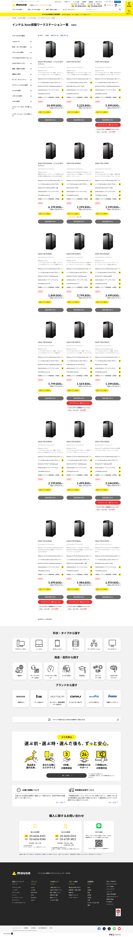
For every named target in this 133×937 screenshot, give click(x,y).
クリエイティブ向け (51, 677)
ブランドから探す (17, 9)
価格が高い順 (64, 35)
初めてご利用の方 (111, 881)
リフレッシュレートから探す (21, 115)
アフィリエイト (110, 889)
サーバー (76, 649)
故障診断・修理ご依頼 (75, 890)
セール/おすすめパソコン (19, 902)
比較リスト (129, 13)
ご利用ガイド (67, 2)
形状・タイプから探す (34, 9)
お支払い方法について (56, 890)
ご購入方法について (55, 887)
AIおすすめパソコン (18, 63)
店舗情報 (91, 2)
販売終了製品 (110, 899)
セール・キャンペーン (69, 9)
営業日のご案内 (54, 895)
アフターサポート (108, 2)
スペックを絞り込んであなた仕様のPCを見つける (69, 719)
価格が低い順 (54, 35)
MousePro (34, 897)
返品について (53, 897)
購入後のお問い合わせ (75, 887)
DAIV (32, 895)
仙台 (89, 887)
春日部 (89, 895)
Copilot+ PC (16, 41)
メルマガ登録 (76, 2)
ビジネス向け (66, 675)
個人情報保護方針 (42, 928)
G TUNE (33, 890)
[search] (119, 9)
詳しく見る (65, 775)
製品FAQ (71, 892)
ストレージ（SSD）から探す (20, 107)
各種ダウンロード (73, 895)
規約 (51, 928)
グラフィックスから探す (20, 85)
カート (119, 5)
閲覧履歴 (129, 6)
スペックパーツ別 (98, 677)
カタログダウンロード (112, 896)
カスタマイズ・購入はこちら (108, 125)
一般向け (19, 675)
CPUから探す (16, 90)
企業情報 (84, 2)
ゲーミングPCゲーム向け (35, 677)
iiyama (32, 900)
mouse (33, 887)
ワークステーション (94, 649)
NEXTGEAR (34, 892)
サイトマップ (110, 904)
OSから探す (16, 101)
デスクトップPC (20, 649)
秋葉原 (89, 890)
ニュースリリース (16, 928)
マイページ (110, 5)
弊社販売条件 (38, 854)
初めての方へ (58, 2)
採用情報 (33, 928)
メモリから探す (17, 96)
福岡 (89, 905)
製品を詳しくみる (51, 120)
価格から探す (16, 74)
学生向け (82, 675)
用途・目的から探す (51, 9)
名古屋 (89, 897)
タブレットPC (57, 649)
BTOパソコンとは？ (111, 884)
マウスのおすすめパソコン (21, 58)
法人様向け (117, 2)
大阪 (89, 900)
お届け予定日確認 (111, 894)
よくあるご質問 (54, 900)
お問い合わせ (98, 2)
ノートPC (39, 649)
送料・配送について (55, 892)
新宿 (89, 892)
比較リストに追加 (44, 112)
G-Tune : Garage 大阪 (93, 902)
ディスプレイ (112, 649)
